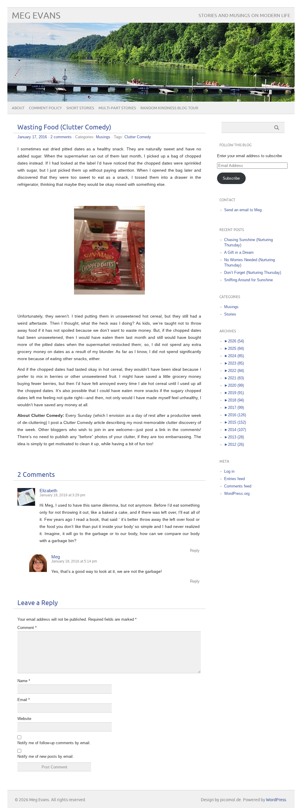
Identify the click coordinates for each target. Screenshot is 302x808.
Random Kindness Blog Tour (169, 108)
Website (24, 718)
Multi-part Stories (117, 108)
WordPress (276, 800)
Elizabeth (48, 490)
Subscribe (231, 178)
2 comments (61, 137)
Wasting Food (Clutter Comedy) (64, 127)
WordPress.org (237, 493)
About (18, 108)
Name (23, 681)
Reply (195, 550)
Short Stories (80, 108)
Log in (229, 471)
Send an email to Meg (243, 210)
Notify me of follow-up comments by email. (54, 743)
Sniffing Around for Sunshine (248, 280)
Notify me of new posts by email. (45, 756)
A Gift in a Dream (239, 252)
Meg (55, 556)
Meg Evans (36, 15)
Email (23, 700)
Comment (27, 627)
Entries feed (234, 479)
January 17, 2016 (32, 137)
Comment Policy (45, 108)
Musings (103, 137)
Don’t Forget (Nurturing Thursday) (252, 272)
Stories (230, 314)
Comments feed (237, 486)
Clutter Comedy (137, 137)
